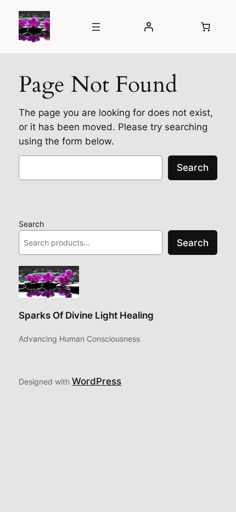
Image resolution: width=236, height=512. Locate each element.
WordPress (96, 381)
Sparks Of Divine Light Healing (86, 315)
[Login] (148, 26)
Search (193, 167)
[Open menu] (96, 27)
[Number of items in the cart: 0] (205, 26)
